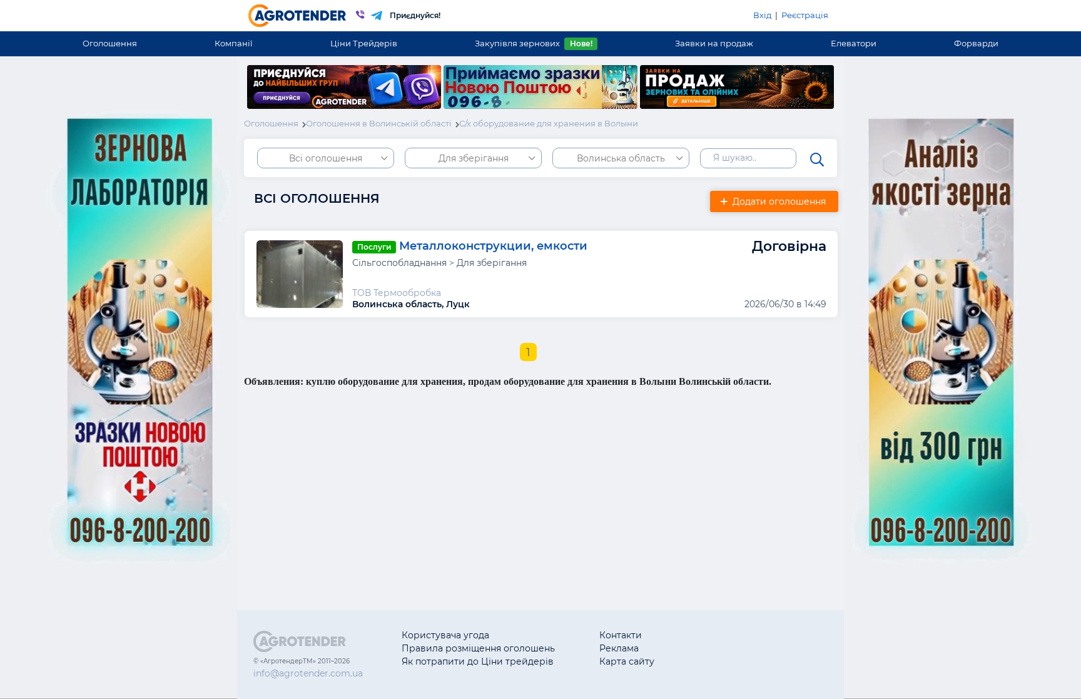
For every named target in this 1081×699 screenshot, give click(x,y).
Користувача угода (445, 635)
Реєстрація (804, 15)
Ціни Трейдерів (363, 43)
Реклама (619, 648)
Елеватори (853, 43)
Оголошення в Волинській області (379, 123)
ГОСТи (713, 648)
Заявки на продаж (714, 43)
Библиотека (726, 635)
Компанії (234, 43)
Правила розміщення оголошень (478, 648)
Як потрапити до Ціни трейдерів (478, 661)
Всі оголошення (325, 158)
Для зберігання (474, 158)
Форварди (976, 43)
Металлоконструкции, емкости (493, 246)
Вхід (762, 15)
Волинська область (621, 158)
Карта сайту (626, 661)
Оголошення (110, 43)
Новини (716, 661)
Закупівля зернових (533, 43)
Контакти (620, 635)
